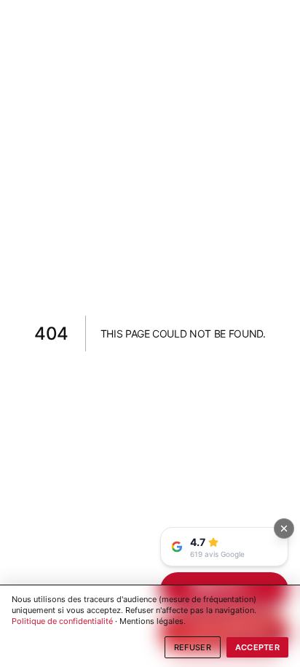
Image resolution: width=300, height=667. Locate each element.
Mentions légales (151, 621)
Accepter (257, 647)
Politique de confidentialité (62, 621)
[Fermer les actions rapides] (284, 528)
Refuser (192, 647)
